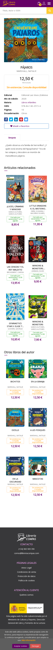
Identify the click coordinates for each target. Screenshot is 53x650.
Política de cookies (26, 580)
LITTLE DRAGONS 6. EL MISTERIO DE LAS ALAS (37, 207)
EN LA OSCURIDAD (15, 480)
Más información (28, 640)
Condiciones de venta (26, 572)
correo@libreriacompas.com (26, 553)
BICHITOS (15, 381)
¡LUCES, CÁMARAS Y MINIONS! (15, 207)
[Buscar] (49, 10)
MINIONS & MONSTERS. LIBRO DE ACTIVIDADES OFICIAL (37, 267)
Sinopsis (12, 137)
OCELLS (15, 430)
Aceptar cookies (20, 646)
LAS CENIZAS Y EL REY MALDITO (15, 268)
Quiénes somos (26, 594)
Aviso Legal (26, 567)
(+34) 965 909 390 (26, 549)
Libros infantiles (28, 102)
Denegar (35, 646)
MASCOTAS (37, 478)
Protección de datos (26, 576)
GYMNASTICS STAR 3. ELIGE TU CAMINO (15, 324)
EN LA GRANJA (37, 381)
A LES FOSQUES (37, 430)
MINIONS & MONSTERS (37, 323)
